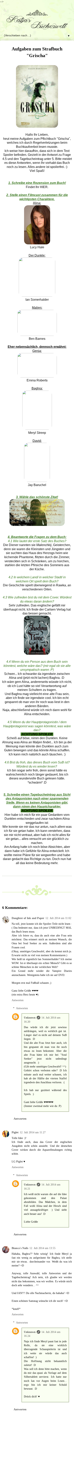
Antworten (17, 1000)
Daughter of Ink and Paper (28, 918)
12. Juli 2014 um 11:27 (33, 1132)
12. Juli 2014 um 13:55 (42, 1248)
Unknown (30, 1017)
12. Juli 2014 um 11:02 (58, 918)
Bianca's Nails (20, 1248)
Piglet (15, 1132)
